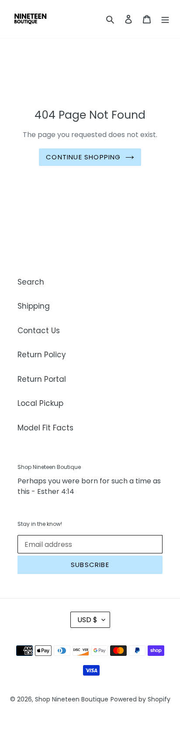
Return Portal (41, 379)
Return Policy (41, 354)
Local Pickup (40, 403)
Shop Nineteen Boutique (71, 699)
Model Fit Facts (45, 428)
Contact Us (38, 330)
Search (30, 282)
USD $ (87, 620)
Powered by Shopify (140, 699)
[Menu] (165, 19)
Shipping (33, 306)
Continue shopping (83, 157)
